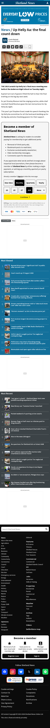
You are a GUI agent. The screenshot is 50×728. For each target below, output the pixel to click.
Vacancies (29, 579)
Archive (29, 613)
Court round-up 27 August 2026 (22, 273)
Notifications (31, 699)
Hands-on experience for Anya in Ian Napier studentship (26, 468)
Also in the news (6, 540)
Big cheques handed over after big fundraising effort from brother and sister (27, 483)
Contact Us (5, 692)
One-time (9, 183)
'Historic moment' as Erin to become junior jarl (28, 311)
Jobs (28, 576)
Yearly (41, 183)
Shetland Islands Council (34, 564)
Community (5, 556)
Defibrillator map (33, 629)
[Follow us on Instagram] (13, 672)
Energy (3, 578)
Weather (4, 618)
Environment (5, 583)
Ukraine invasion (6, 615)
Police (3, 599)
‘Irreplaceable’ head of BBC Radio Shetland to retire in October (27, 327)
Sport (3, 610)
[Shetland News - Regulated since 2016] (34, 680)
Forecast (29, 606)
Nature (3, 596)
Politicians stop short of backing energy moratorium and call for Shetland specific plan (28, 343)
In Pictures (29, 544)
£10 (29, 190)
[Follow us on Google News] (14, 680)
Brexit (3, 548)
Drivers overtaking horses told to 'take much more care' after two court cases (29, 304)
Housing (4, 591)
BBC (27, 567)
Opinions (4, 621)
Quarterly (30, 183)
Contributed (13, 39)
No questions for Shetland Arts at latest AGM (27, 444)
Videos (29, 625)
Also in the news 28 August (20, 437)
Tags (27, 616)
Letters (3, 624)
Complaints (31, 692)
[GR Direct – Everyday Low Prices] (25, 15)
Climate (3, 554)
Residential (30, 589)
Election (4, 572)
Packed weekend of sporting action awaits (26, 414)
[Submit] (46, 529)
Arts (2, 546)
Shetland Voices (31, 550)
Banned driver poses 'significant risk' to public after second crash (28, 266)
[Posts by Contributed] (4, 40)
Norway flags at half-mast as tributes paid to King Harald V (27, 422)
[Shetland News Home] (25, 4)
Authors (29, 618)
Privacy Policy (6, 706)
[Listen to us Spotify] (45, 672)
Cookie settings (7, 689)
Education (4, 570)
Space (3, 607)
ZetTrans (29, 572)
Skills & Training (31, 582)
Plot (27, 597)
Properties (30, 586)
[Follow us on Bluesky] (21, 672)
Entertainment (6, 580)
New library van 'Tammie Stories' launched (26, 406)
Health (3, 586)
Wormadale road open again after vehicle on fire (28, 349)
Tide (27, 609)
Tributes (29, 547)
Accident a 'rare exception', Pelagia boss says (27, 475)
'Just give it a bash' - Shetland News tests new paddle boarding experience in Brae (28, 399)
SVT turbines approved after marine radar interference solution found (26, 453)
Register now (13, 656)
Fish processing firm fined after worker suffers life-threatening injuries (27, 281)
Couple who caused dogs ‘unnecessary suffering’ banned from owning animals (28, 297)
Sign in (36, 656)
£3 (7, 190)
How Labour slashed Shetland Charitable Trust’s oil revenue (28, 430)
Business (4, 551)
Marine (3, 594)
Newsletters (30, 621)
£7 (22, 190)
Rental (28, 591)
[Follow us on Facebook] (5, 672)
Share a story (6, 699)
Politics (3, 602)
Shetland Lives (31, 552)
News (5, 29)
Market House (31, 570)
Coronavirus (5, 562)
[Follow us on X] (29, 672)
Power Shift (5, 604)
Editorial (29, 537)
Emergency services (8, 575)
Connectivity (5, 559)
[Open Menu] (2, 3)
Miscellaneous (31, 599)
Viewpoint (4, 630)
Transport (4, 612)
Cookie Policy (31, 689)
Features (29, 541)
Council (3, 564)
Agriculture (5, 543)
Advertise (5, 696)
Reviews (4, 627)
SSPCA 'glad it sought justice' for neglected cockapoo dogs (27, 335)
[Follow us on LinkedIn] (37, 672)
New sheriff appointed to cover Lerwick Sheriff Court (27, 289)
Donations (30, 696)
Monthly (19, 183)
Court (3, 567)
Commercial (31, 559)
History (3, 588)
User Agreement (7, 703)
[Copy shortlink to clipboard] (21, 47)
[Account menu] (47, 3)
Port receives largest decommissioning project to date (29, 320)
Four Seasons (31, 555)
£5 (14, 190)
